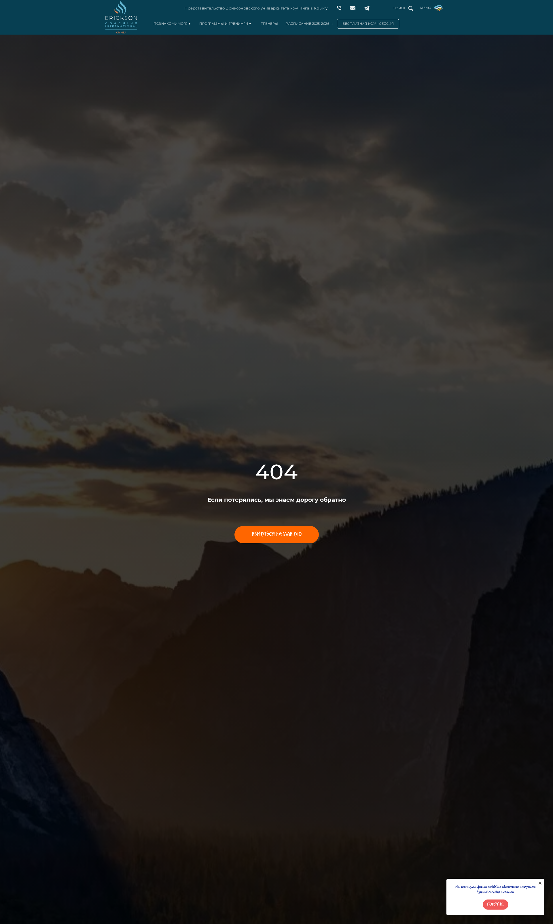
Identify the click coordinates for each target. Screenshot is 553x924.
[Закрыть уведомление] (540, 883)
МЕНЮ (425, 8)
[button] (368, 24)
